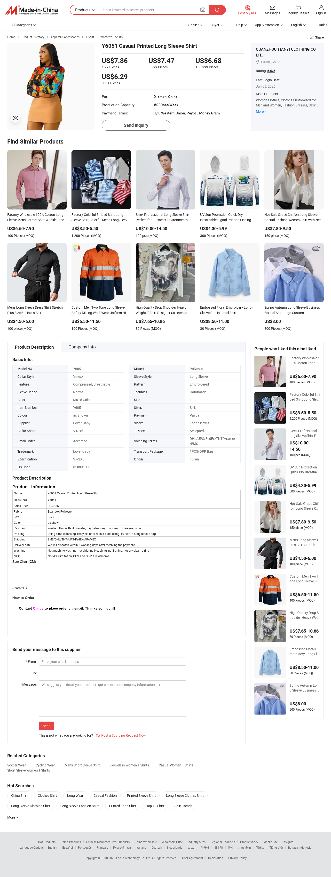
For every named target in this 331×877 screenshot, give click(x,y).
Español (67, 847)
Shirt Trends (183, 806)
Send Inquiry (136, 125)
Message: (29, 684)
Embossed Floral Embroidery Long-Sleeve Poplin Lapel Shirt (304, 651)
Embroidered (199, 384)
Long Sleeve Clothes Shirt (185, 795)
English (52, 847)
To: (34, 673)
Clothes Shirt (47, 795)
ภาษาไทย (244, 847)
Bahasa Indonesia (300, 847)
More (260, 111)
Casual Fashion (105, 795)
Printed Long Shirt (122, 806)
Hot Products (46, 842)
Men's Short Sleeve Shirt (82, 765)
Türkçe (260, 847)
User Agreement (192, 858)
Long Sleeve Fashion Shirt (79, 806)
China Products (71, 842)
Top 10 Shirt (155, 806)
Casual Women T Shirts (176, 765)
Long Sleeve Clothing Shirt (30, 806)
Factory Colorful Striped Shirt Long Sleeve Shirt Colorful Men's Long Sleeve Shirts (305, 397)
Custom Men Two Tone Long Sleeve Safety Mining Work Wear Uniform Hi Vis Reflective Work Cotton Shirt (305, 579)
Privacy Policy (237, 858)
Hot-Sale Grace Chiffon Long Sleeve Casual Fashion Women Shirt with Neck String (305, 506)
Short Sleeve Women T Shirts (28, 770)
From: (31, 661)
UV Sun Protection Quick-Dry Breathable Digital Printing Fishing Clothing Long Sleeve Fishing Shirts (305, 470)
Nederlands (174, 847)
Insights (288, 842)
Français (102, 847)
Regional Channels (223, 842)
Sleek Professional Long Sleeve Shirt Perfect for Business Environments (305, 433)
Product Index (249, 842)
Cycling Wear (45, 765)
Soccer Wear (16, 765)
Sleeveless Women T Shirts (129, 765)
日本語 (218, 847)
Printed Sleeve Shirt (141, 795)
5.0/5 (271, 71)
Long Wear (75, 795)
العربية (191, 847)
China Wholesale (146, 842)
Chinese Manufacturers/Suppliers (108, 842)
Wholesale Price (172, 842)
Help (239, 25)
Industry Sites (196, 842)
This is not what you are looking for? (66, 735)
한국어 (204, 847)
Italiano (141, 847)
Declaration (215, 858)
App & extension (267, 25)
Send (46, 726)
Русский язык (122, 847)
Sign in (321, 12)
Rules (323, 25)
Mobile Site (270, 842)
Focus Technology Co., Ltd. (134, 858)
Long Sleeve (199, 376)
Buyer (215, 25)
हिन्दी (230, 847)
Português (85, 847)
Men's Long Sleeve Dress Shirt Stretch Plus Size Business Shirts (305, 542)
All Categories (21, 25)
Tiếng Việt (276, 847)
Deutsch (156, 847)
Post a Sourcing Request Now (121, 735)
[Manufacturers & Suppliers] (31, 10)
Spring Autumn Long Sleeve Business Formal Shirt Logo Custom (304, 688)
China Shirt (19, 795)
